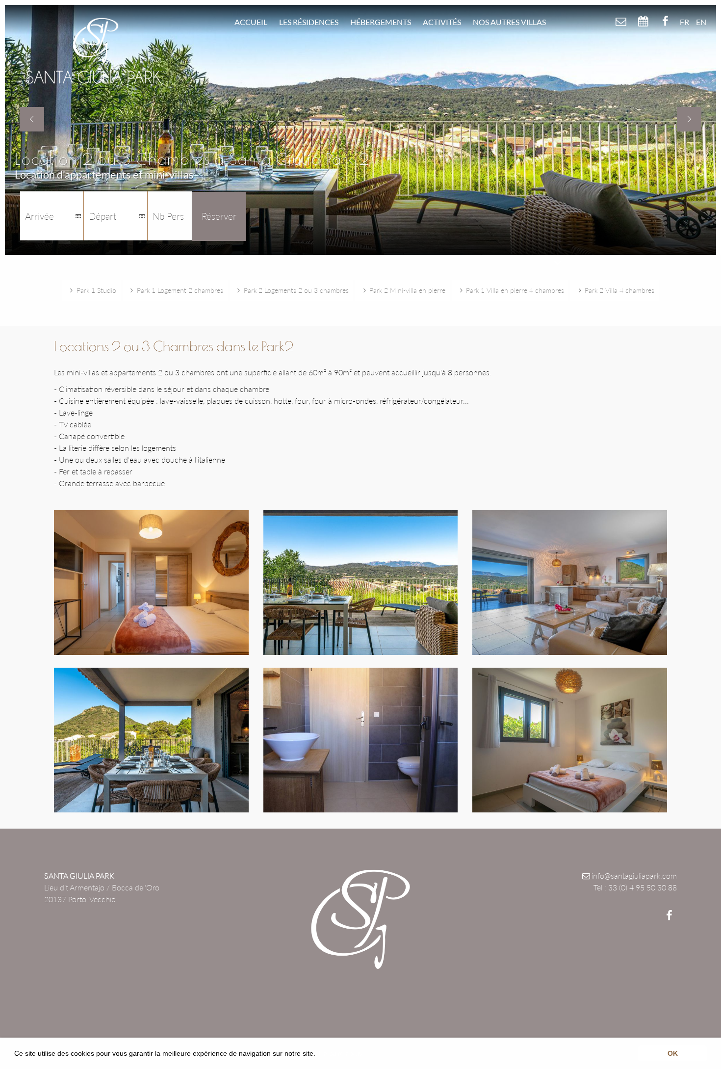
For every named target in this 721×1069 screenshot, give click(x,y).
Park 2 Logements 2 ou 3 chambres (296, 290)
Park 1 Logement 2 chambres (180, 290)
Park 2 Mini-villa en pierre (407, 290)
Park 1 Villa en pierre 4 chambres (515, 290)
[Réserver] (643, 21)
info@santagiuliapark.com (634, 875)
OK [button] (673, 1053)
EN (701, 21)
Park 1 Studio (96, 290)
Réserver (219, 216)
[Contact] (621, 21)
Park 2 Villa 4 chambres (619, 290)
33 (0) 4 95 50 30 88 (642, 887)
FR (684, 21)
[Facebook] (665, 21)
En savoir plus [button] (340, 1053)
